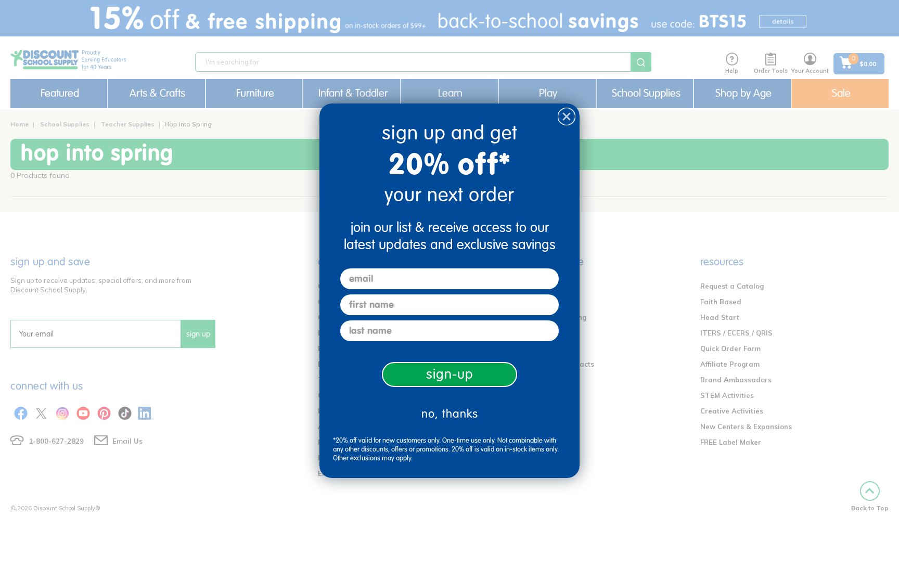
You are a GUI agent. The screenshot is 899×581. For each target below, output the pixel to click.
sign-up (449, 374)
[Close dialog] (566, 116)
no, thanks (449, 414)
